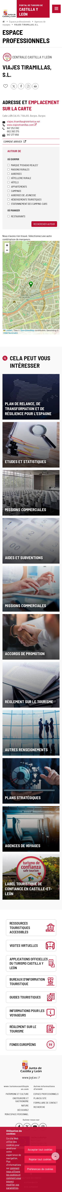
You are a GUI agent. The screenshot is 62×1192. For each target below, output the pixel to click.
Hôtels (15, 182)
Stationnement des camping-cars (29, 203)
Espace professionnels (20, 21)
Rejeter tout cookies (40, 1159)
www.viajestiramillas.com (20, 124)
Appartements (19, 186)
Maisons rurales (20, 169)
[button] (6, 245)
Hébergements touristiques (26, 199)
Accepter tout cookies (40, 1149)
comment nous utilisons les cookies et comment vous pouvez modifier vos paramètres (13, 1177)
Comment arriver (12, 141)
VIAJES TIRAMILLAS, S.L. (26, 24)
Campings (16, 190)
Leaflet (8, 330)
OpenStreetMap (27, 330)
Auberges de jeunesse (23, 195)
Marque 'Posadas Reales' (24, 165)
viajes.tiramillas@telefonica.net (23, 121)
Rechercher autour (44, 224)
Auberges (16, 173)
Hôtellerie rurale (21, 178)
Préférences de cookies (40, 1169)
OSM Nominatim (10, 332)
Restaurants (18, 216)
